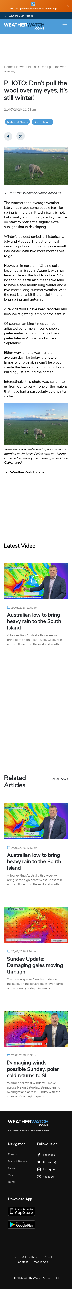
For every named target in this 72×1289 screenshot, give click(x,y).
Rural (11, 1182)
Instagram (49, 1169)
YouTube (48, 1177)
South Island (42, 122)
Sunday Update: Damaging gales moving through (35, 965)
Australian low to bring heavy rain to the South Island (34, 621)
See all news (59, 779)
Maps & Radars (17, 1161)
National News (17, 122)
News (20, 67)
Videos (12, 1175)
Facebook (49, 1155)
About (48, 1257)
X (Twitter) (49, 1162)
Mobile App (41, 1262)
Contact (23, 1262)
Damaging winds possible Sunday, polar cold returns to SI (33, 1069)
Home (8, 67)
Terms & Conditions (26, 1257)
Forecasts (14, 1154)
